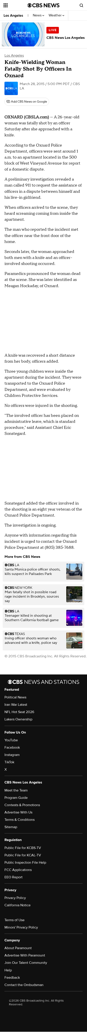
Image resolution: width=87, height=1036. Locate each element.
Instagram (12, 755)
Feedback (12, 977)
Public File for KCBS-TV (22, 848)
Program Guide (16, 797)
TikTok (9, 762)
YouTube (11, 740)
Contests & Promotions (22, 805)
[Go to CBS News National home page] (43, 5)
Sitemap (10, 827)
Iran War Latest (15, 704)
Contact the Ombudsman (24, 985)
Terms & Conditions (19, 819)
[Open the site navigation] (15, 5)
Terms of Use (14, 920)
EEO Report (13, 877)
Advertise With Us (18, 812)
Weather (55, 15)
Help (8, 970)
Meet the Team (16, 790)
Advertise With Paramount (24, 955)
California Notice (17, 905)
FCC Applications (18, 870)
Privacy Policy (15, 898)
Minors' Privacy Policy (21, 927)
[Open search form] (81, 5)
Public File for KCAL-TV (22, 855)
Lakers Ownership (18, 719)
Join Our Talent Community (25, 962)
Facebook (12, 747)
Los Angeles (13, 15)
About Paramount (18, 948)
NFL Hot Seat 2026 (19, 712)
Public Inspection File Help (25, 862)
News (37, 15)
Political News (15, 697)
